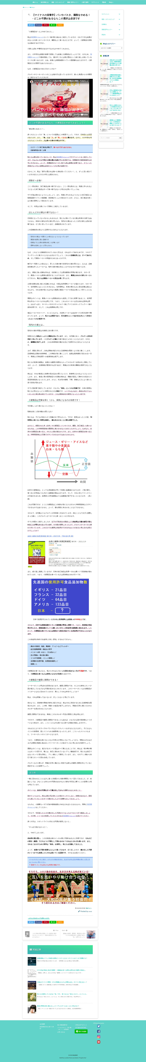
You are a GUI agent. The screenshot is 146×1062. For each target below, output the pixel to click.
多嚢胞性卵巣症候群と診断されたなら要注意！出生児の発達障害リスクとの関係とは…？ (115, 78)
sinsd (90, 911)
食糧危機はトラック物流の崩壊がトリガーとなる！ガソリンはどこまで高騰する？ (62, 958)
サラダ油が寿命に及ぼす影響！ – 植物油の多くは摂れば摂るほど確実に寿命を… (61, 970)
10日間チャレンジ (37, 37)
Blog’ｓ (33, 7)
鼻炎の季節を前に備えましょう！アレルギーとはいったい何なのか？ (58, 1006)
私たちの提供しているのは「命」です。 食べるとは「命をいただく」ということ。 (62, 994)
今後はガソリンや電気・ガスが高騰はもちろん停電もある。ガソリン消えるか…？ (62, 982)
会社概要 (42, 1024)
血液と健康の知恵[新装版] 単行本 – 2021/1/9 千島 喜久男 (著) (50, 536)
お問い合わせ (61, 1032)
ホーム (26, 7)
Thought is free (82, 1057)
